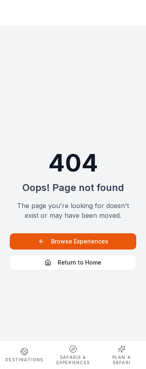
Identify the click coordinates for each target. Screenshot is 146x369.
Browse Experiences (79, 241)
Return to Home (79, 262)
